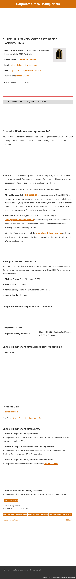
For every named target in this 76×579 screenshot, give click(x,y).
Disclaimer (61, 577)
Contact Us (53, 577)
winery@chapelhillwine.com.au (24, 65)
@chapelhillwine (22, 76)
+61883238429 (28, 59)
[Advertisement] (38, 23)
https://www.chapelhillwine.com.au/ (25, 70)
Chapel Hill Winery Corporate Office (15, 514)
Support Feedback (10, 412)
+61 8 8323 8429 (51, 463)
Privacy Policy (70, 577)
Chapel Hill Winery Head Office (38, 514)
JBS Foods (69, 520)
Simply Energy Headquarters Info (27, 418)
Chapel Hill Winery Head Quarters (60, 514)
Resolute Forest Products (12, 520)
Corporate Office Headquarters (38, 4)
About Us (46, 577)
